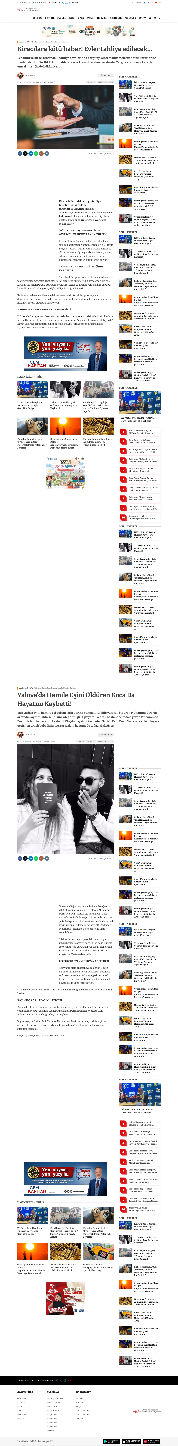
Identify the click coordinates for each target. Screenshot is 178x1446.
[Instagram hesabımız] (152, 3)
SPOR (81, 18)
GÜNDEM (37, 18)
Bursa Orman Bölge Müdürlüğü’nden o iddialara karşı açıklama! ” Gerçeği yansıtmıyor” (142, 517)
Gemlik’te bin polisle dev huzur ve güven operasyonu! (143, 489)
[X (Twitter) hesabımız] (148, 3)
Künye (78, 1406)
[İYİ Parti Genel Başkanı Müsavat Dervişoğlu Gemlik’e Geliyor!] (32, 390)
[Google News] (106, 153)
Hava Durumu (53, 1406)
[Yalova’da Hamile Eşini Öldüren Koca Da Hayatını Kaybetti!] (65, 390)
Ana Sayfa (80, 1398)
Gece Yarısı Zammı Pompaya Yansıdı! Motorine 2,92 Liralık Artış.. (143, 479)
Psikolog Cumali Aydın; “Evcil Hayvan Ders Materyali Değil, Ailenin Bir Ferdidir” (143, 451)
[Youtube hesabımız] (156, 3)
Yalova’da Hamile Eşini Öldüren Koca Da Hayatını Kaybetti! (141, 432)
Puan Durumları (54, 1411)
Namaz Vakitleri (54, 1402)
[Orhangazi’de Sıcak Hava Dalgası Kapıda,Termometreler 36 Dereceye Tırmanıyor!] (65, 427)
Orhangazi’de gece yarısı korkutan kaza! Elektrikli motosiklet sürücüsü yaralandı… (141, 498)
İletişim (79, 1419)
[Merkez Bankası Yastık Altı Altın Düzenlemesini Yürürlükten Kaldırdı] (98, 427)
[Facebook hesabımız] (144, 3)
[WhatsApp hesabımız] (160, 3)
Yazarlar (79, 1402)
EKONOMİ (49, 18)
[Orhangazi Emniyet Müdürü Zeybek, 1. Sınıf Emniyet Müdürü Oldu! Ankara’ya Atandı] (125, 222)
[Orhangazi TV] (28, 11)
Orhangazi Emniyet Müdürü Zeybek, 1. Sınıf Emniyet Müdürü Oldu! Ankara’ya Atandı (143, 508)
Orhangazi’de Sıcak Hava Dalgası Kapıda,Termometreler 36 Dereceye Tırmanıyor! (143, 460)
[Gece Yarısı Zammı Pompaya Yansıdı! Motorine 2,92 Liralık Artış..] (125, 177)
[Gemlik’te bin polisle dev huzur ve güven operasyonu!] (125, 193)
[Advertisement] (65, 178)
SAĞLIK (90, 18)
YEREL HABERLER (105, 82)
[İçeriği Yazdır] (46, 153)
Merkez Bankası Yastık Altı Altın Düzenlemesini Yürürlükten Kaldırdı (141, 470)
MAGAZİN (102, 18)
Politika (61, 18)
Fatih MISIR (30, 75)
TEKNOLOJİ (116, 18)
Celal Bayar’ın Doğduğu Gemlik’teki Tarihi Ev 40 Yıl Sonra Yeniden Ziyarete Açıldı (143, 441)
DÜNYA (142, 18)
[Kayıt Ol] (150, 18)
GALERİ (25, 3)
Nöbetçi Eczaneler (55, 1398)
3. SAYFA (80, 741)
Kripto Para (52, 1415)
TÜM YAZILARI (105, 75)
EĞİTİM (71, 18)
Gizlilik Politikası (83, 1411)
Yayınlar (50, 1431)
